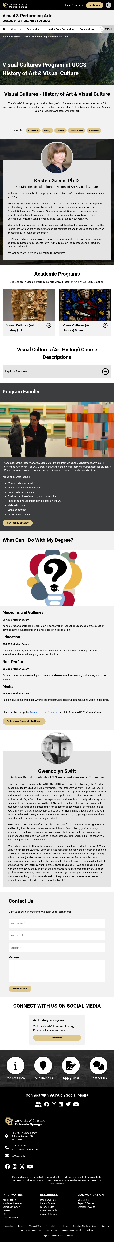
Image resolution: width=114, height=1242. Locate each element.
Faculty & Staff (47, 1207)
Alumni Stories (76, 130)
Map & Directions (11, 1217)
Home (5, 36)
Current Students (48, 1203)
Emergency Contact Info (31, 1230)
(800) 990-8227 (32, 1149)
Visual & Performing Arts (27, 15)
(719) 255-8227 (18, 1145)
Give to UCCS (51, 1230)
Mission (64, 1226)
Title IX (90, 1230)
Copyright (9, 1226)
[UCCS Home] (17, 5)
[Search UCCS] (108, 5)
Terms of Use (35, 1226)
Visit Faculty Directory (18, 523)
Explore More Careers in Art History (24, 721)
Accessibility (51, 1226)
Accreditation (9, 1199)
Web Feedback (57, 1183)
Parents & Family (48, 1210)
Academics (16, 36)
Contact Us (94, 130)
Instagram (57, 1037)
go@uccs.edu (18, 1156)
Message (14, 957)
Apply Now (94, 5)
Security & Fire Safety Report (85, 1226)
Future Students (48, 1199)
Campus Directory (11, 1207)
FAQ (5, 1214)
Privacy (21, 1226)
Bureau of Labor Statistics (44, 712)
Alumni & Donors (48, 1214)
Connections (87, 29)
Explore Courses (16, 371)
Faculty (47, 130)
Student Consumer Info (72, 1230)
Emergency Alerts (86, 1207)
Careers (60, 130)
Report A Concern (86, 1203)
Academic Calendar (12, 1203)
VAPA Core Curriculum (62, 29)
